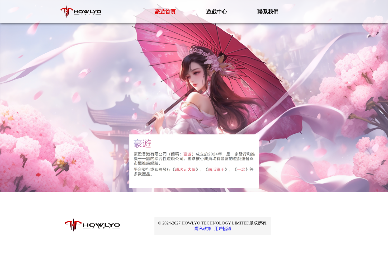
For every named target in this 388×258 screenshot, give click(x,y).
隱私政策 (203, 228)
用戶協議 (222, 228)
